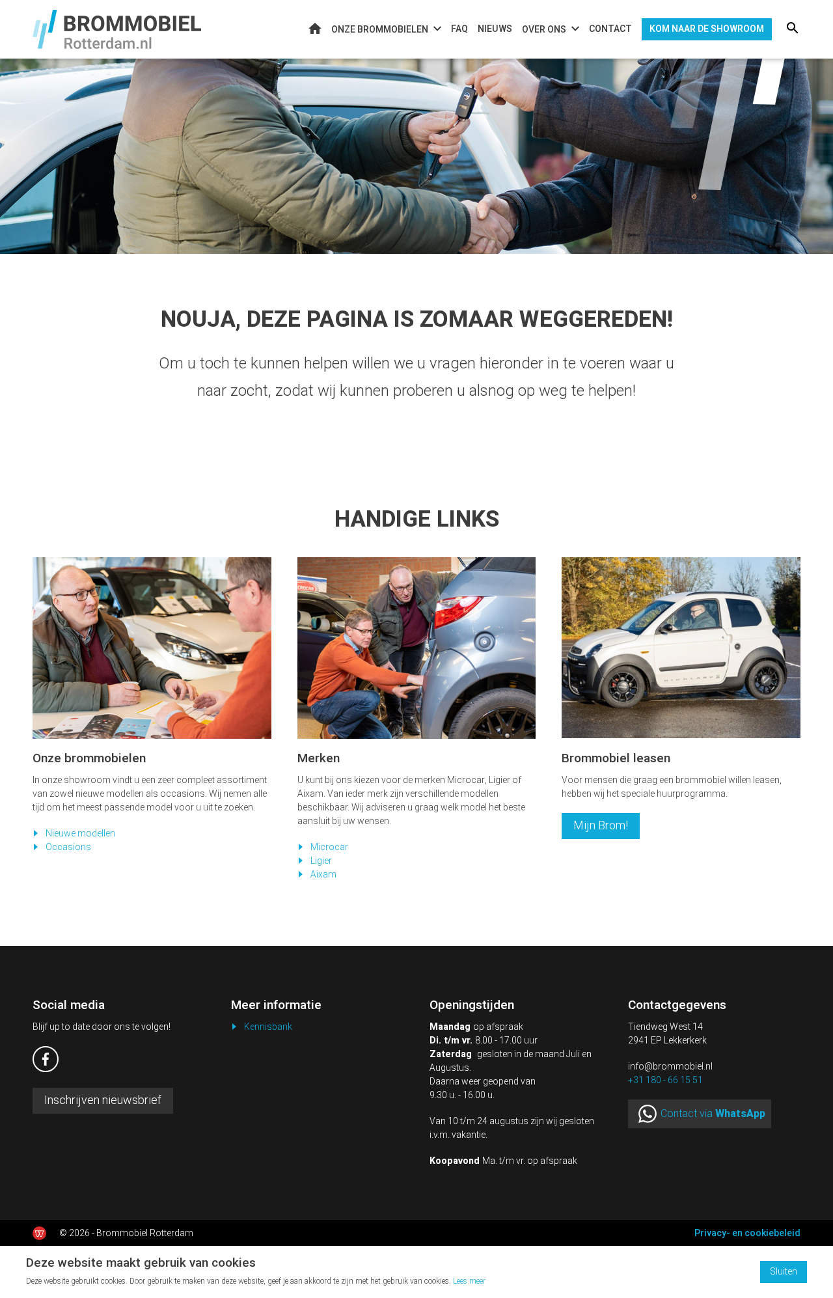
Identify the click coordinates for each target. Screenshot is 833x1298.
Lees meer (469, 1281)
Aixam (323, 874)
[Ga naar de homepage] (117, 29)
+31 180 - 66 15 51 (665, 1080)
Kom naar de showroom (706, 29)
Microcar (329, 847)
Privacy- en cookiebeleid (747, 1233)
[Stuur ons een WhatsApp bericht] (648, 1114)
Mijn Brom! (600, 826)
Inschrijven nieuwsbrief (102, 1100)
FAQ (459, 29)
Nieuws (495, 29)
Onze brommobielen (379, 29)
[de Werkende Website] (39, 1233)
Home (314, 28)
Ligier (321, 861)
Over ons (544, 29)
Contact (610, 29)
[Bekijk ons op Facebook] (46, 1059)
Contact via (713, 1114)
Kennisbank (268, 1027)
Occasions (68, 847)
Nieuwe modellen (80, 833)
